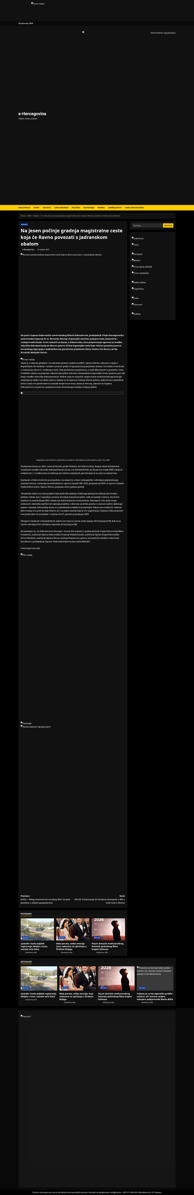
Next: (100, 899)
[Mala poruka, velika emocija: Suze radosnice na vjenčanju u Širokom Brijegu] (73, 929)
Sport (36, 207)
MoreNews (143, 1192)
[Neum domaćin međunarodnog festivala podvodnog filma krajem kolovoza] (108, 929)
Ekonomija (89, 207)
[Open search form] (175, 208)
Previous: (46, 899)
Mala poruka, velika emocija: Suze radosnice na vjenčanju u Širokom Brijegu (71, 946)
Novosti (47, 207)
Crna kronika (61, 207)
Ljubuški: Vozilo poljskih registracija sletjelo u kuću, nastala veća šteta (34, 946)
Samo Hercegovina (134, 207)
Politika (76, 207)
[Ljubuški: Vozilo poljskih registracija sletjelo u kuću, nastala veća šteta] (37, 929)
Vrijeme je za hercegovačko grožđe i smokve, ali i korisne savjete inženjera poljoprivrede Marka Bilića (155, 996)
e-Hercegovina (32, 113)
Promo (101, 207)
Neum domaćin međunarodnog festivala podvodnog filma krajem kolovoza (107, 946)
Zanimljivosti (115, 207)
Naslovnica (24, 207)
